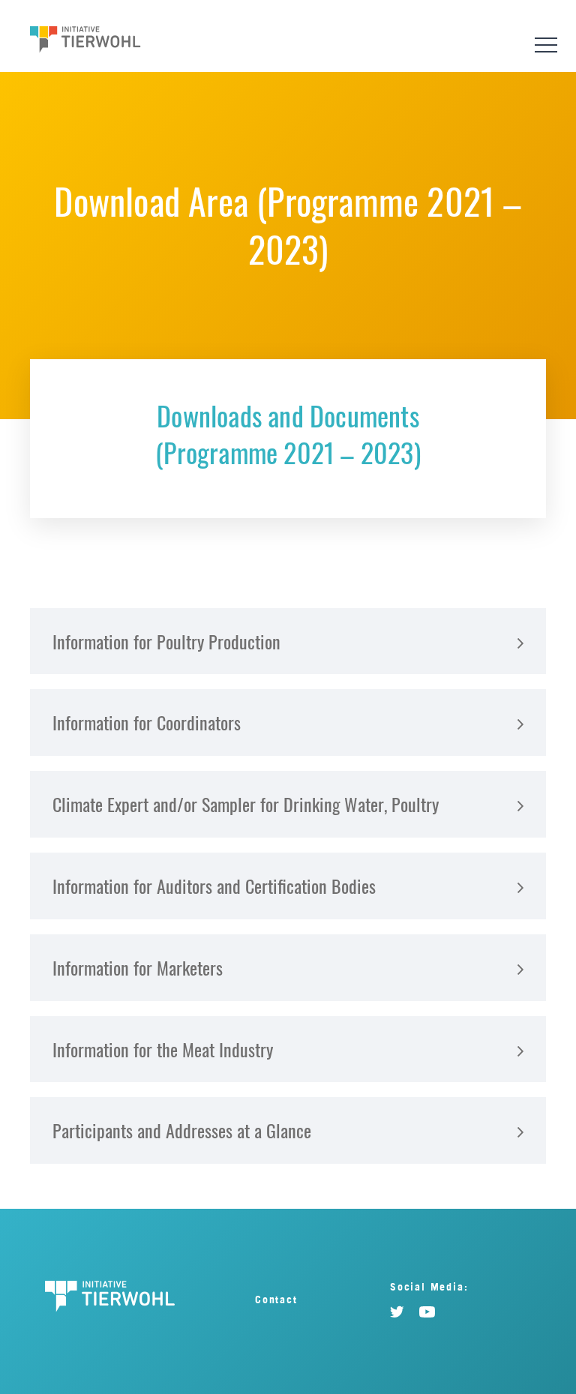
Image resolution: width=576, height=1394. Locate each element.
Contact (276, 1299)
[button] (288, 641)
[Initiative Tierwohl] (85, 41)
